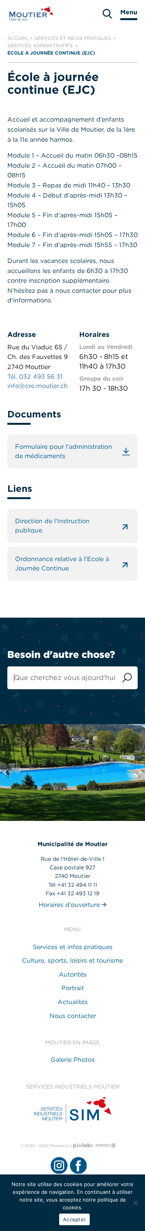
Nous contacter (72, 1016)
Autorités (73, 974)
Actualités (73, 1002)
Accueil (17, 38)
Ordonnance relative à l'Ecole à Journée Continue (62, 563)
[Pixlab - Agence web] (83, 1145)
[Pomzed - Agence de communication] (105, 1145)
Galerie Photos (73, 1059)
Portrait (72, 988)
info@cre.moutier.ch (37, 386)
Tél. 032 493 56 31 (35, 376)
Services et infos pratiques (72, 38)
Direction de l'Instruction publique (52, 525)
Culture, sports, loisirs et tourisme (72, 960)
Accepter (74, 1219)
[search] (107, 14)
